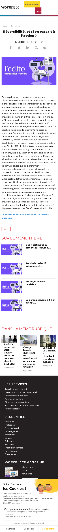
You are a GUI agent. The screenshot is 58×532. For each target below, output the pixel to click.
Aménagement (12, 431)
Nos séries (10, 444)
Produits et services (14, 447)
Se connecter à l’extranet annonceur (22, 405)
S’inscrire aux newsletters (17, 402)
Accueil (5, 26)
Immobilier (16, 26)
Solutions (9, 441)
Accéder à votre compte (16, 389)
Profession (10, 424)
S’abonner (32, 4)
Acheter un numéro (14, 398)
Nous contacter (12, 408)
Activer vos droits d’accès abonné (21, 392)
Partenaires (10, 454)
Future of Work (12, 428)
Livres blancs (11, 451)
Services (9, 438)
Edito (6, 229)
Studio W (9, 421)
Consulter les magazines (16, 395)
